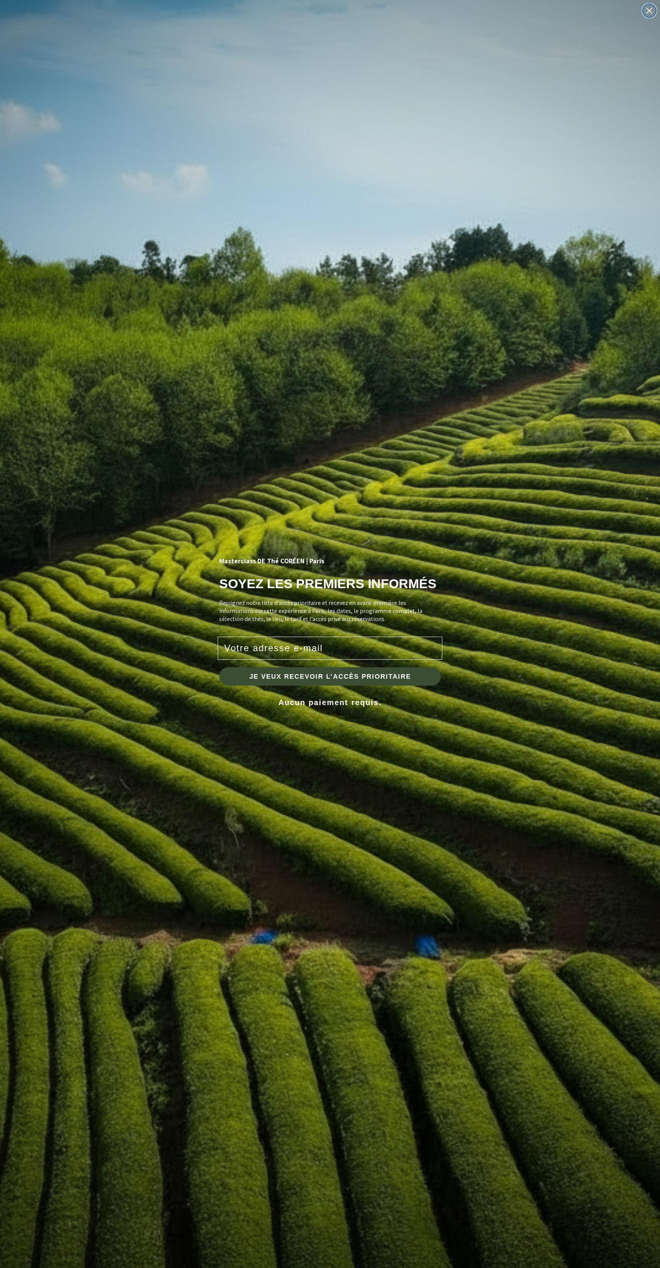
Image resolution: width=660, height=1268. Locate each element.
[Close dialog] (649, 11)
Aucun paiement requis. (330, 702)
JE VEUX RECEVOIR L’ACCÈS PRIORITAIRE (330, 676)
